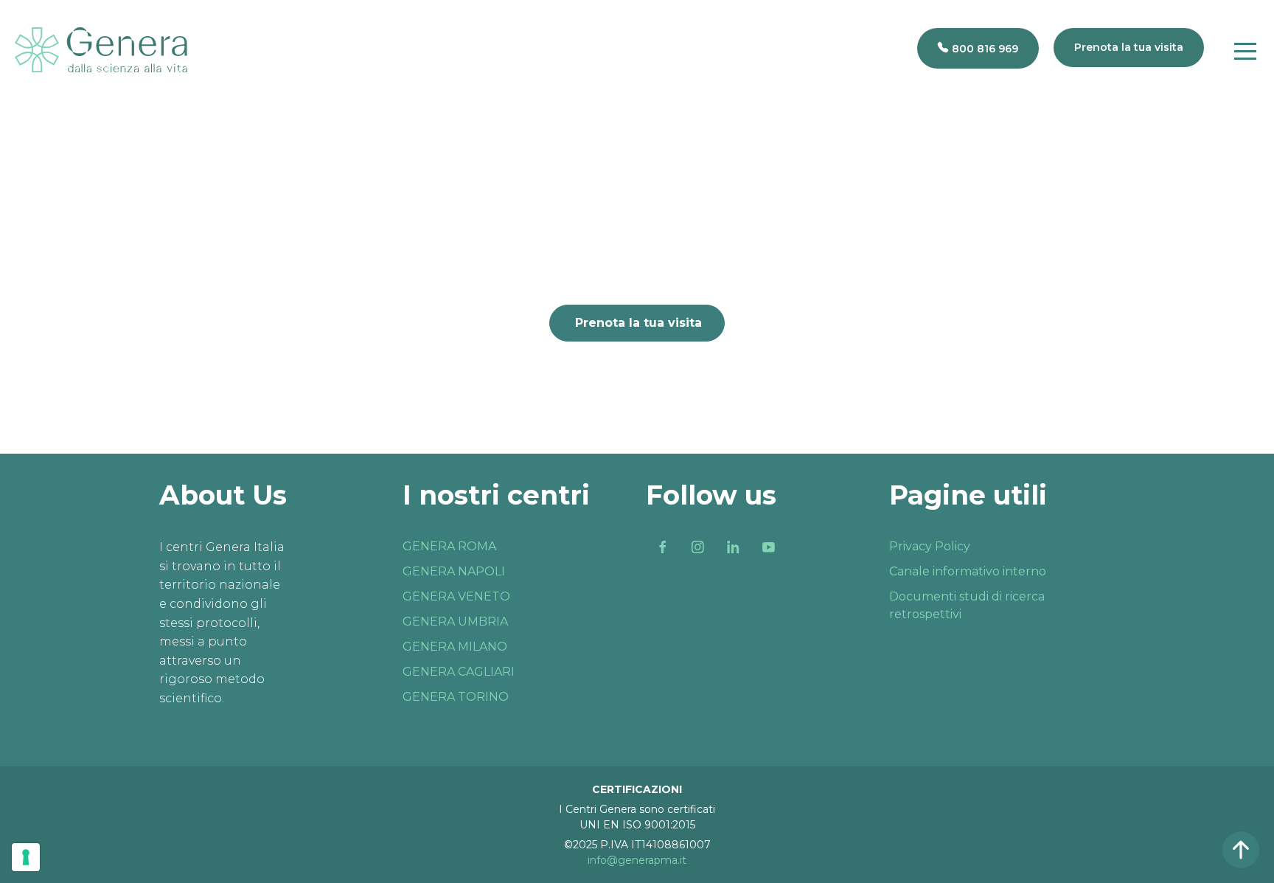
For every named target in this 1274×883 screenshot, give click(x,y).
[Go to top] (1240, 849)
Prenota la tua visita (638, 323)
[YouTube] (768, 547)
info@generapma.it (637, 860)
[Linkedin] (733, 547)
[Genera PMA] (101, 50)
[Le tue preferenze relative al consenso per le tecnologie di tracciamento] (26, 857)
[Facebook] (662, 547)
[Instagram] (697, 547)
